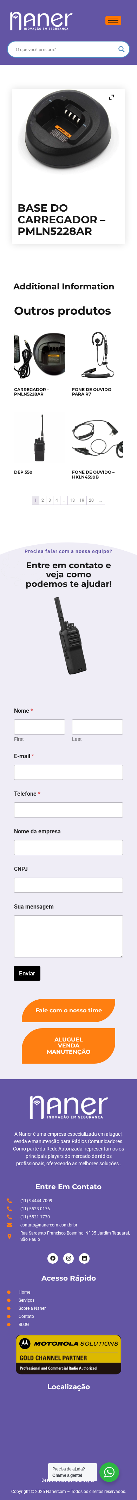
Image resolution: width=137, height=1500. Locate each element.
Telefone (27, 793)
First (19, 739)
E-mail (24, 756)
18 (72, 500)
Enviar (27, 973)
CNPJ (21, 869)
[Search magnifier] (121, 49)
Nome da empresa (37, 831)
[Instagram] (68, 1258)
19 (81, 500)
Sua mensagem (34, 906)
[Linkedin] (84, 1258)
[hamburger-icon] (113, 20)
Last (77, 739)
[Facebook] (52, 1258)
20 (91, 500)
